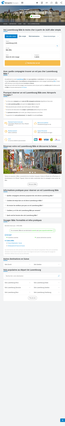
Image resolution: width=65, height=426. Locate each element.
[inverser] (57, 45)
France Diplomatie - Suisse (15, 243)
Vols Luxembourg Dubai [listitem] (41, 282)
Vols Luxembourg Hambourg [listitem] (42, 292)
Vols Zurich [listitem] (8, 264)
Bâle (54, 81)
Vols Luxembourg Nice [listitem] (11, 292)
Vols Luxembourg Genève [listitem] (41, 287)
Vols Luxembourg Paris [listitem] (12, 282)
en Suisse (24, 87)
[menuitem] (9, 2)
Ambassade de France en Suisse (16, 245)
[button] (35, 16)
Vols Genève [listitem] (37, 264)
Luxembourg (20, 79)
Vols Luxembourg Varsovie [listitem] (13, 287)
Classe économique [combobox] (49, 36)
